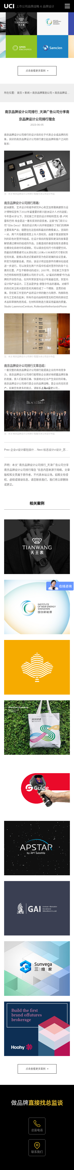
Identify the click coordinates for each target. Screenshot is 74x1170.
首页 (19, 92)
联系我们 (37, 1151)
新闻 (27, 92)
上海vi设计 (47, 388)
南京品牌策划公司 (42, 92)
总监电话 (37, 1130)
